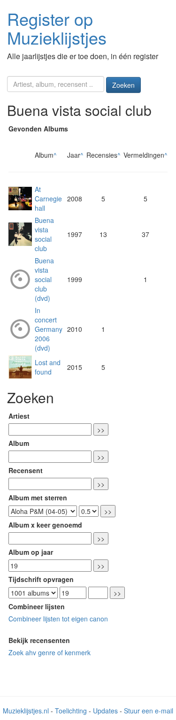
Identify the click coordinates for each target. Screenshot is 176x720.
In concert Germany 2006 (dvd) (48, 329)
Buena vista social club (44, 234)
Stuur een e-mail (148, 710)
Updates (105, 710)
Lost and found (48, 367)
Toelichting (71, 710)
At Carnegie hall (48, 198)
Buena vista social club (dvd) (44, 279)
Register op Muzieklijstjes (57, 28)
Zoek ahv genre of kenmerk (49, 652)
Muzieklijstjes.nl (26, 710)
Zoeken (123, 85)
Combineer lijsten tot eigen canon (58, 618)
